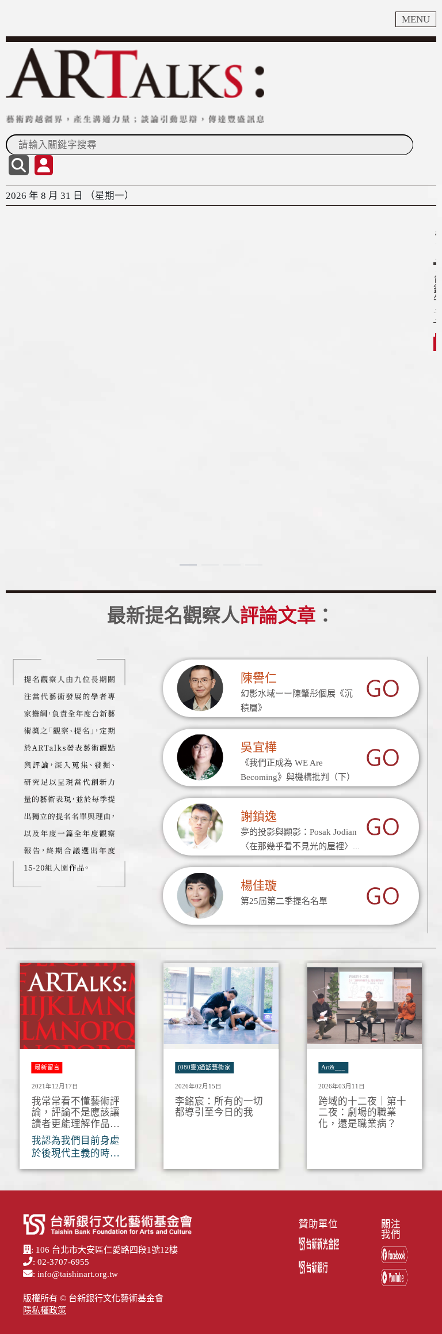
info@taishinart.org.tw (77, 1274)
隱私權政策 (44, 1310)
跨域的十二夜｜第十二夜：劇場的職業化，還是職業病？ (362, 1113)
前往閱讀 (32, 306)
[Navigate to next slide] (421, 1069)
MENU (416, 19)
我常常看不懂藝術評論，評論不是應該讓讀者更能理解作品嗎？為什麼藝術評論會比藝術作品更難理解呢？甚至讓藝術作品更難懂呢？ (76, 1113)
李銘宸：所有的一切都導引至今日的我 (219, 1107)
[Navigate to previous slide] (20, 1069)
